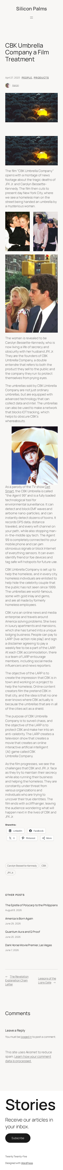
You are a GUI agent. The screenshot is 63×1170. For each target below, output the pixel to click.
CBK (43, 865)
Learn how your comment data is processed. (28, 1058)
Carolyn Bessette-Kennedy (22, 865)
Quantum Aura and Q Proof (22, 931)
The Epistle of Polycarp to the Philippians (31, 905)
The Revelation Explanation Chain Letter (17, 980)
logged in (26, 1037)
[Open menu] (31, 17)
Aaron (15, 85)
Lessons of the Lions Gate (47, 980)
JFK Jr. (10, 872)
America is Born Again (19, 918)
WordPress (27, 1163)
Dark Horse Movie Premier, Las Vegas (28, 945)
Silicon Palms (31, 8)
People (27, 77)
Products (41, 77)
